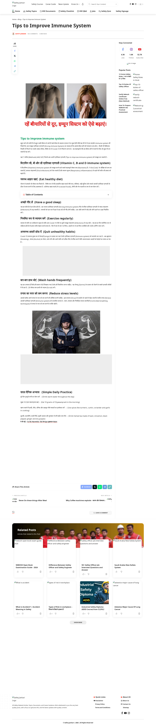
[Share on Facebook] (14, 50)
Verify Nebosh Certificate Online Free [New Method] (124, 97)
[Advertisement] (66, 57)
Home (14, 19)
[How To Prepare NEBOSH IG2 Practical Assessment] (138, 108)
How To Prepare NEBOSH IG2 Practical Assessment (125, 108)
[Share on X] (14, 55)
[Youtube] (140, 52)
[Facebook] (130, 4)
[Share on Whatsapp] (14, 61)
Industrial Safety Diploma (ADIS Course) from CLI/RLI (93, 608)
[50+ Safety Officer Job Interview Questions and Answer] (94, 550)
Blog (19, 19)
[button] (14, 71)
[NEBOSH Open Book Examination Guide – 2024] (28, 550)
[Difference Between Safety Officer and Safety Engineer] (61, 550)
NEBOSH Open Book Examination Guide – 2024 (27, 566)
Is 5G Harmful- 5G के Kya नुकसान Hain (42, 421)
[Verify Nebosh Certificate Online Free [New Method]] (138, 97)
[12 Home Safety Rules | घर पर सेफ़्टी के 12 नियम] (138, 77)
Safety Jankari (20, 34)
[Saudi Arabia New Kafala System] (127, 550)
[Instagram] (135, 4)
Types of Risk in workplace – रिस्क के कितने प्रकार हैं (60, 608)
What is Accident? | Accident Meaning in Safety (28, 608)
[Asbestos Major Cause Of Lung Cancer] (127, 592)
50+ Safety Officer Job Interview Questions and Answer (92, 567)
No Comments (33, 34)
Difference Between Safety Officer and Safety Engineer (60, 566)
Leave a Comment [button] (102, 513)
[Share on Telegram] (14, 66)
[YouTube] (132, 4)
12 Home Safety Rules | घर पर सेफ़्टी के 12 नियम (125, 76)
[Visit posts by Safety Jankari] (13, 34)
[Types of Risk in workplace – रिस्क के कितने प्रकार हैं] (61, 592)
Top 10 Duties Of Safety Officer (125, 85)
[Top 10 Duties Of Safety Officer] (138, 87)
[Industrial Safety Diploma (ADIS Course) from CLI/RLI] (94, 592)
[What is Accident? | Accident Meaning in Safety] (28, 592)
